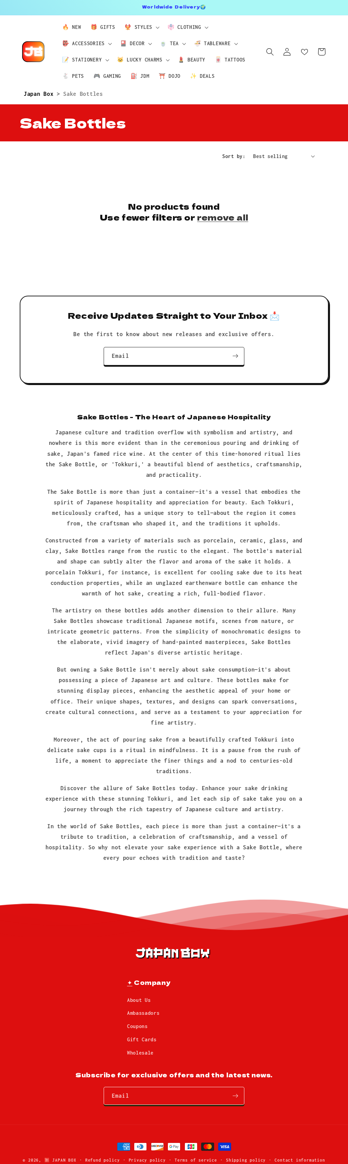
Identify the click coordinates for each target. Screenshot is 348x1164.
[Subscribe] (235, 356)
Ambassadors (143, 1013)
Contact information (300, 1160)
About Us (139, 1000)
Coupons (137, 1026)
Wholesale (140, 1053)
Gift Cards (142, 1039)
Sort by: (233, 156)
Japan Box (40, 93)
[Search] (270, 51)
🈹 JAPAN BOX (60, 1160)
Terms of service (196, 1160)
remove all (222, 217)
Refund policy (102, 1160)
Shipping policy (246, 1160)
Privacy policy (147, 1160)
